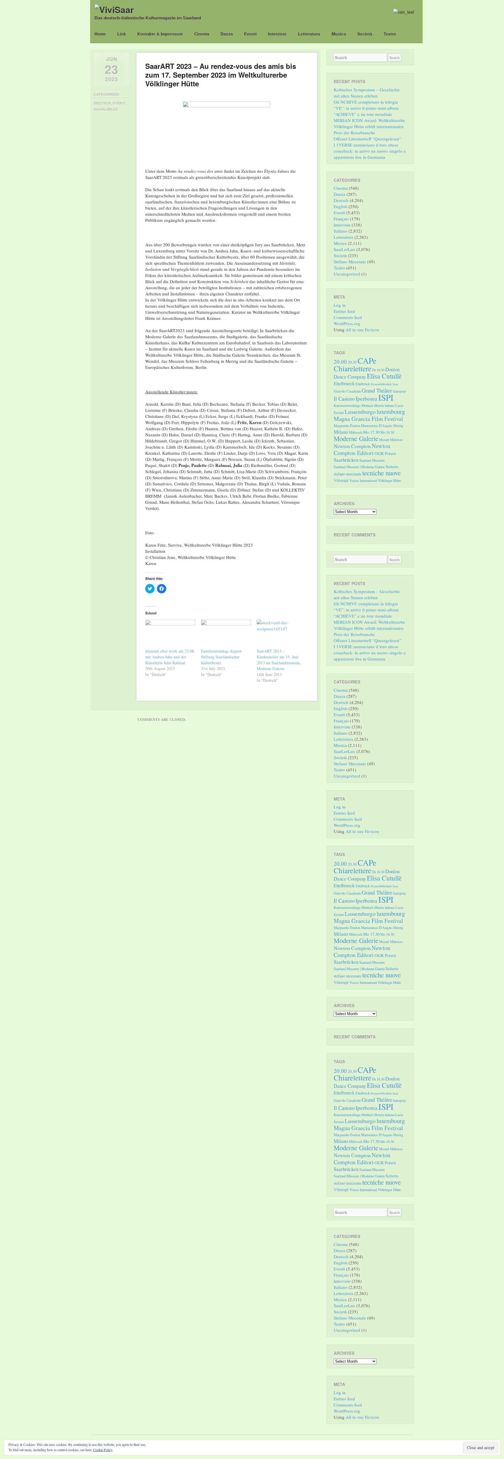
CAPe (367, 360)
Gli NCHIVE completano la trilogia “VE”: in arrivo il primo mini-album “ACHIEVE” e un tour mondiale (366, 108)
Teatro (390, 34)
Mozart (384, 439)
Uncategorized (347, 274)
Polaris (390, 453)
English (340, 206)
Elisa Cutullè (384, 376)
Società (364, 34)
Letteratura (309, 34)
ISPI (385, 397)
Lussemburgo (360, 411)
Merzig (398, 425)
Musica (339, 34)
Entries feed (344, 311)
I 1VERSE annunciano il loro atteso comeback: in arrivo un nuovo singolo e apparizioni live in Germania (370, 151)
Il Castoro (344, 398)
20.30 (352, 362)
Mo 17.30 (371, 432)
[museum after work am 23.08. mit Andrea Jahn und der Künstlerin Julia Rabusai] (170, 634)
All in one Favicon (362, 329)
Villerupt (341, 480)
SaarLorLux (106, 109)
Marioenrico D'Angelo (376, 425)
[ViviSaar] (114, 9)
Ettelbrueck (344, 383)
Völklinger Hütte (389, 480)
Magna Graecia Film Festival (368, 419)
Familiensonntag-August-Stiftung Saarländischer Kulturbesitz (222, 656)
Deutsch (102, 103)
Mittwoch (355, 432)
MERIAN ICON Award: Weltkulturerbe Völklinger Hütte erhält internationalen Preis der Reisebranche (369, 126)
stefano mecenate (347, 474)
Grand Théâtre (377, 390)
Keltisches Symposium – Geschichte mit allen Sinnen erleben (367, 93)
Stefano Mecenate (350, 261)
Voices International (363, 480)
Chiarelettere (352, 368)
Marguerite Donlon (347, 425)
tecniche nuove (381, 472)
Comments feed (348, 317)
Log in (340, 305)
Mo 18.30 (387, 432)
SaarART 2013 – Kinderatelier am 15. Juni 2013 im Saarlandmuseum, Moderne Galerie (279, 659)
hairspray (399, 391)
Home (100, 34)
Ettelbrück (363, 383)
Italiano (340, 231)
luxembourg (391, 411)
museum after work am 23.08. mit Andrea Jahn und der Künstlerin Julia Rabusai (170, 656)
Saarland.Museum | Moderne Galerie (359, 466)
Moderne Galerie (356, 438)
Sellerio (392, 466)
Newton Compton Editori (362, 449)
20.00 (340, 361)
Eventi (250, 34)
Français (341, 219)
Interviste (277, 34)
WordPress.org (347, 323)
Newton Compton (352, 445)
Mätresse (396, 439)
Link (121, 34)
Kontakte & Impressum (160, 34)
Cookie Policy (103, 1449)
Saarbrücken (346, 459)
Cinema (201, 34)
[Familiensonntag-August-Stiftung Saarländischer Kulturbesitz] (226, 634)
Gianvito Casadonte (347, 391)
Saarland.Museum (372, 460)
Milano (341, 431)
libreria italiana (384, 405)
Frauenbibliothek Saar (384, 384)
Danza (226, 34)
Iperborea (366, 398)
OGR (379, 453)
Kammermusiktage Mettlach (353, 405)
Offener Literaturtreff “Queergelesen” (367, 139)
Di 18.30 (378, 369)
